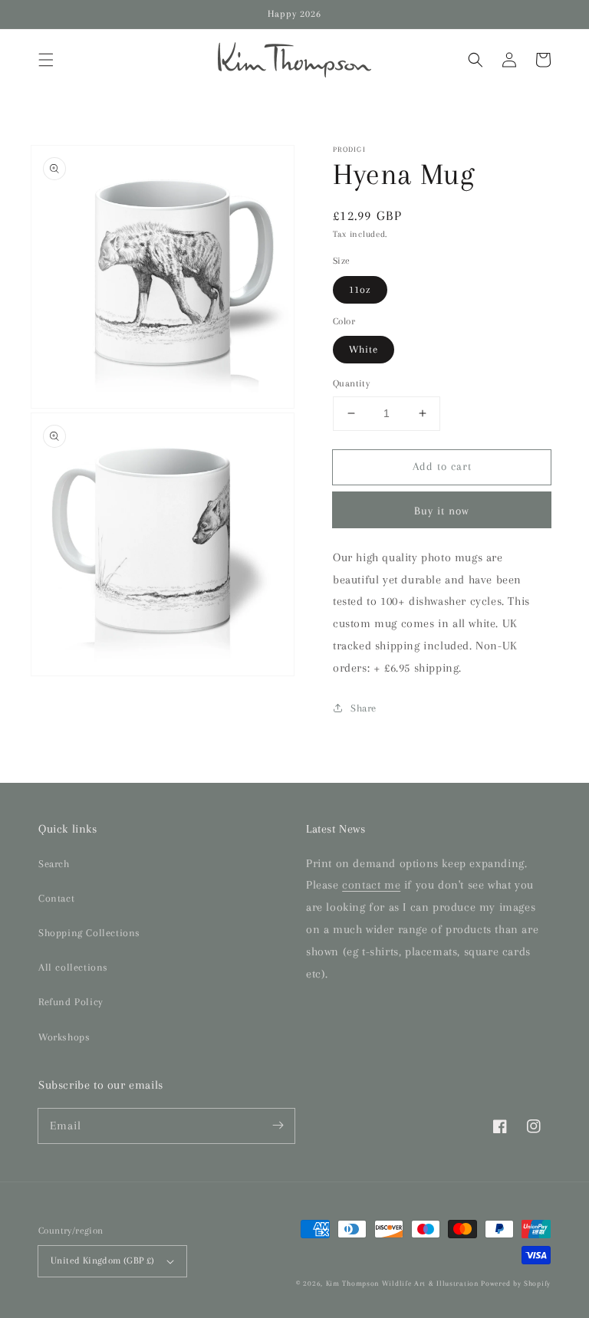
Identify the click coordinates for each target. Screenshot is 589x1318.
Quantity (351, 383)
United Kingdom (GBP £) (103, 1260)
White (363, 349)
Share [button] (363, 708)
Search (54, 863)
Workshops (64, 1037)
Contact (56, 898)
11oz (360, 289)
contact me (371, 885)
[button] (46, 60)
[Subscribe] (277, 1125)
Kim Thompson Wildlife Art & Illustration (402, 1283)
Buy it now (441, 511)
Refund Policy (71, 1001)
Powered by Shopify (516, 1283)
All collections (73, 967)
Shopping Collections (89, 932)
